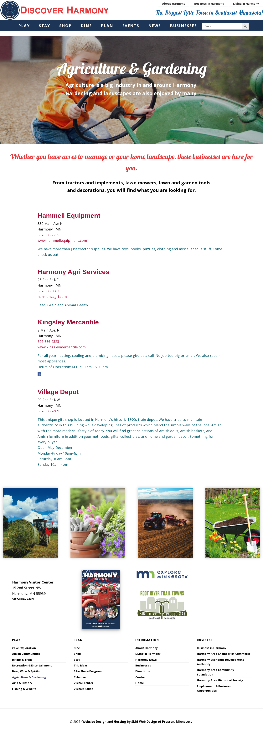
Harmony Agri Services (73, 271)
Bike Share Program (88, 671)
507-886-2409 (48, 411)
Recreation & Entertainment (32, 665)
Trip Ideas (81, 665)
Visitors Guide (83, 689)
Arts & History (22, 683)
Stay (77, 659)
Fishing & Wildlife (24, 689)
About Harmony (146, 648)
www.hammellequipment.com (62, 240)
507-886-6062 (48, 291)
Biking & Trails (22, 659)
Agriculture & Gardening (29, 677)
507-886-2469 (23, 599)
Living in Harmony (148, 654)
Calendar (80, 677)
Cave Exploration (24, 648)
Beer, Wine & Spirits (26, 671)
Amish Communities (26, 654)
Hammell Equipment (69, 215)
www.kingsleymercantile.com (62, 347)
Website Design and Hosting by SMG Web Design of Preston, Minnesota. (137, 721)
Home (139, 683)
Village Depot (58, 391)
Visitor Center (83, 683)
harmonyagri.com (52, 296)
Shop (77, 654)
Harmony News (146, 659)
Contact (141, 677)
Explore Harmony (54, 10)
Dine (77, 648)
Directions (142, 671)
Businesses (143, 665)
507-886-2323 (48, 341)
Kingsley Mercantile (68, 322)
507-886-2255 (48, 235)
